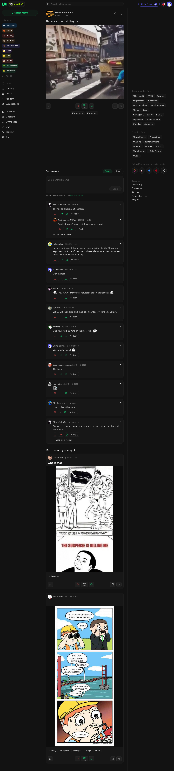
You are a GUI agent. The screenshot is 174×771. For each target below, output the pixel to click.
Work (136, 155)
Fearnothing (58, 384)
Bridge (88, 750)
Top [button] (8, 93)
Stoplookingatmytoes (62, 365)
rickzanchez (58, 244)
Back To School (140, 105)
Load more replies (64, 234)
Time (118, 171)
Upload (21, 12)
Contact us (137, 188)
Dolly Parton (155, 151)
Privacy (135, 199)
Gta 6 (159, 114)
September (139, 100)
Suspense (92, 113)
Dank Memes (140, 137)
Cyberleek (138, 119)
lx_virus (56, 307)
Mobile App (137, 184)
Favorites (10, 111)
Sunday (137, 124)
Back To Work (158, 105)
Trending (10, 88)
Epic (6, 55)
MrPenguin (57, 326)
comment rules (77, 195)
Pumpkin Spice (140, 110)
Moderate (10, 116)
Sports (7, 30)
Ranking (10, 131)
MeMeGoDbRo (59, 204)
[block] (121, 106)
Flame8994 (57, 269)
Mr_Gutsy (57, 403)
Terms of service (139, 196)
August (161, 96)
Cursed (149, 146)
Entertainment (11, 45)
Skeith (55, 288)
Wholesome (10, 65)
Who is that (55, 463)
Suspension (78, 113)
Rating (107, 171)
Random (10, 98)
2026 (151, 96)
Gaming (8, 35)
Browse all (7, 75)
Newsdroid (9, 25)
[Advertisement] (151, 48)
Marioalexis (58, 596)
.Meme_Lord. (59, 457)
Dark (7, 50)
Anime (7, 60)
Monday (149, 124)
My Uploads (11, 121)
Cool (98, 750)
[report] (115, 106)
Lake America (154, 119)
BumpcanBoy (58, 345)
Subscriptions (12, 103)
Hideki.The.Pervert (64, 12)
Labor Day (153, 100)
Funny (53, 750)
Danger (77, 750)
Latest (9, 83)
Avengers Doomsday (143, 114)
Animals (8, 40)
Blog (8, 136)
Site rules (136, 192)
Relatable (9, 70)
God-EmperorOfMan (67, 220)
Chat (8, 126)
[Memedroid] (4, 4)
